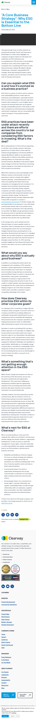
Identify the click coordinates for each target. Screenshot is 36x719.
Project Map (5, 614)
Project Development (8, 602)
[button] (33, 2)
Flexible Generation (7, 624)
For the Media (5, 662)
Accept (5, 716)
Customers (5, 592)
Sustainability (5, 680)
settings (14, 713)
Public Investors (7, 559)
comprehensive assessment (10, 202)
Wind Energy (5, 616)
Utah (2, 647)
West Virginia (5, 642)
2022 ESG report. (7, 503)
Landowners (6, 562)
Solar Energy (5, 619)
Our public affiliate (23, 695)
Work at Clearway (6, 695)
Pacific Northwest (7, 645)
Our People (4, 672)
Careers (3, 682)
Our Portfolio (6, 610)
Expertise (4, 598)
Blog (8, 9)
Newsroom (5, 653)
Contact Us (6, 554)
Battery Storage (6, 622)
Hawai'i (3, 637)
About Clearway (6, 668)
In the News (5, 660)
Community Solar (8, 557)
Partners (4, 677)
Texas (3, 634)
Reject (12, 716)
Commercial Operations (9, 604)
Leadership (5, 674)
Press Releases (6, 657)
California (4, 639)
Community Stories (7, 630)
